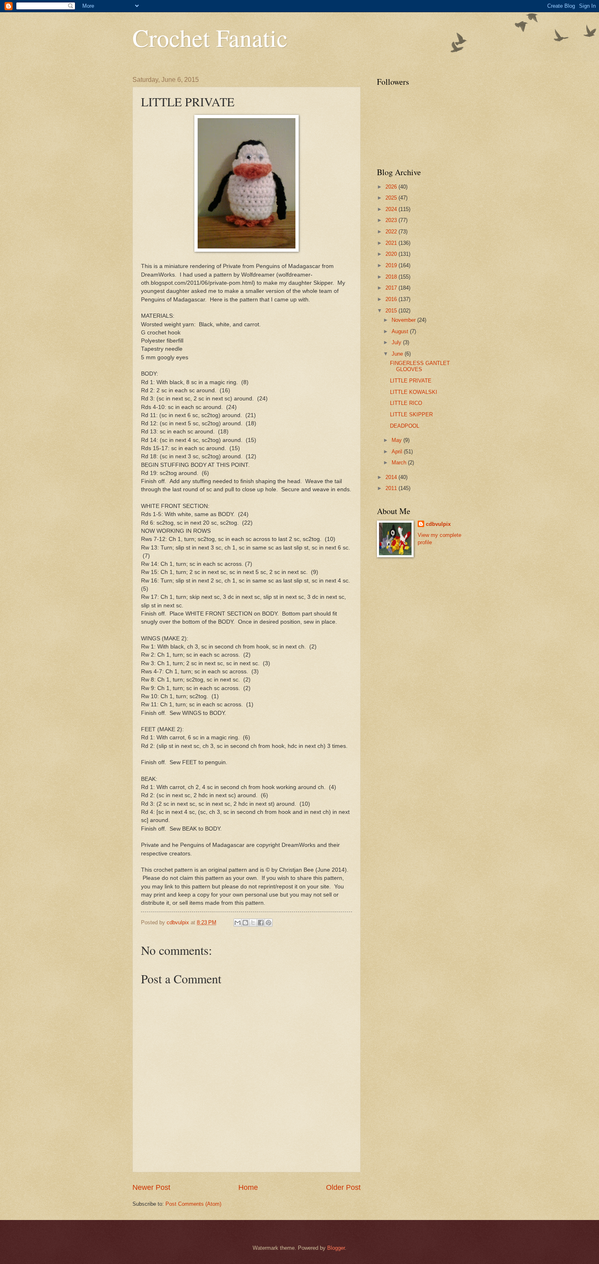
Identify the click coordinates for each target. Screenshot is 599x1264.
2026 (392, 187)
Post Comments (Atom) (193, 1204)
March (400, 462)
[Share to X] (253, 923)
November (404, 320)
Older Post (343, 1187)
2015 (392, 311)
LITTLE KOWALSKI (413, 392)
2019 (392, 265)
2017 (392, 288)
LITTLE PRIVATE (411, 381)
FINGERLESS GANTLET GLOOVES (420, 366)
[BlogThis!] (245, 923)
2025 (392, 198)
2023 (392, 220)
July (397, 342)
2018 (392, 277)
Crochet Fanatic (210, 37)
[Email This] (237, 923)
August (401, 331)
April (398, 451)
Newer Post (151, 1187)
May (397, 440)
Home (248, 1187)
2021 (392, 243)
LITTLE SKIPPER (411, 414)
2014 (392, 477)
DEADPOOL (404, 426)
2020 (392, 254)
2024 (392, 209)
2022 (392, 232)
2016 (392, 299)
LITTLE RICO (406, 403)
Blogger (336, 1248)
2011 (392, 488)
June (398, 354)
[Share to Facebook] (261, 923)
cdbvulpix (438, 524)
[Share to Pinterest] (268, 923)
